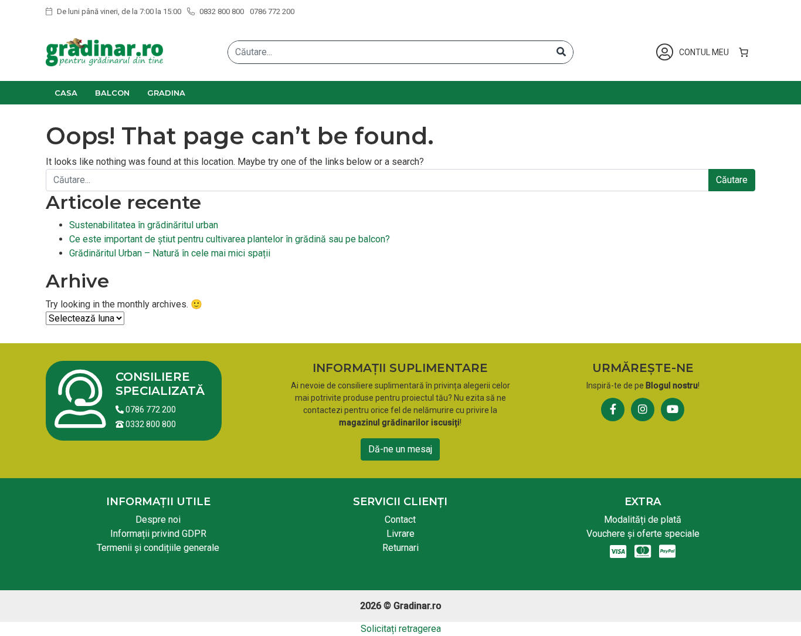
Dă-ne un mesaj (400, 449)
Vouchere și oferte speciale (643, 533)
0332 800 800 (150, 424)
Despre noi (158, 519)
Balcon (112, 92)
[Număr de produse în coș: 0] (743, 52)
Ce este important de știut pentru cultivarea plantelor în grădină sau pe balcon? (229, 239)
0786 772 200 (272, 11)
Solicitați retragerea (401, 628)
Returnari (400, 547)
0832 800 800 (221, 11)
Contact (400, 519)
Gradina (166, 92)
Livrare (400, 533)
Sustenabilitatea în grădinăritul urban (143, 225)
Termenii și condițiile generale (158, 547)
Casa (66, 92)
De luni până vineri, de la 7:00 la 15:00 (118, 11)
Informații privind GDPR (158, 533)
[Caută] (561, 52)
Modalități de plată (642, 519)
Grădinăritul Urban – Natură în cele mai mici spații (169, 253)
